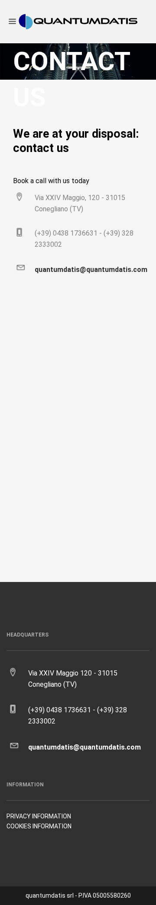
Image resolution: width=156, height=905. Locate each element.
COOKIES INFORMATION (39, 826)
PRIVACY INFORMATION (38, 816)
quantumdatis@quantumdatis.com (91, 269)
